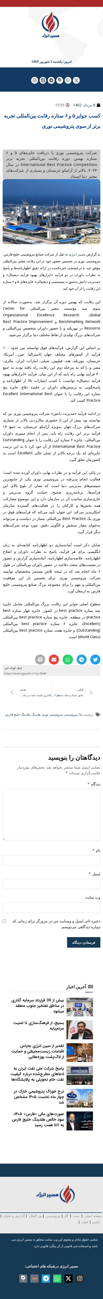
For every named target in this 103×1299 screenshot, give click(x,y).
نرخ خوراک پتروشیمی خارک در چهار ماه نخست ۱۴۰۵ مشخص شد (39, 1097)
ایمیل (94, 873)
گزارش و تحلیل (14, 1215)
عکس (96, 1221)
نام (96, 850)
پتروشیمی (71, 714)
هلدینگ (35, 714)
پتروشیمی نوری (52, 714)
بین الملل (36, 1215)
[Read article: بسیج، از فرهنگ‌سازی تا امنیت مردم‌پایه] (80, 1029)
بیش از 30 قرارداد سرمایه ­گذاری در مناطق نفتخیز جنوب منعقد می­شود (37, 1006)
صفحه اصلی (93, 1215)
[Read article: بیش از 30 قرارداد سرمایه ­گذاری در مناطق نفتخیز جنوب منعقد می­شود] (80, 1007)
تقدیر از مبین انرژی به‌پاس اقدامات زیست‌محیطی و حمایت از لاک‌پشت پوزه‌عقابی (37, 1051)
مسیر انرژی (77, 254)
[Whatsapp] (68, 80)
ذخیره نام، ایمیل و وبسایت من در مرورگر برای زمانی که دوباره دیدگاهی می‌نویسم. (56, 923)
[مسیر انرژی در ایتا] (43, 80)
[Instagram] (34, 80)
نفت (76, 1215)
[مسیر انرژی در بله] (59, 80)
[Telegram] (51, 80)
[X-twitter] (76, 80)
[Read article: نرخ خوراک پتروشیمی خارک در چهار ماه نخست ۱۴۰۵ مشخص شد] (80, 1098)
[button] (95, 660)
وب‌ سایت (92, 897)
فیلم (84, 1221)
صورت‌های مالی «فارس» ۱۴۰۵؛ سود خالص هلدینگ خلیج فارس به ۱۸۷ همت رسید (38, 1119)
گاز (66, 1215)
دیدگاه (93, 783)
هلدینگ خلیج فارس (17, 714)
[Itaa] (34, 1279)
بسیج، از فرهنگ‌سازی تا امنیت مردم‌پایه (38, 1026)
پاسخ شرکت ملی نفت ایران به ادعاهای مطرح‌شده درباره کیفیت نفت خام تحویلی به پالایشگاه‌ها (37, 1074)
